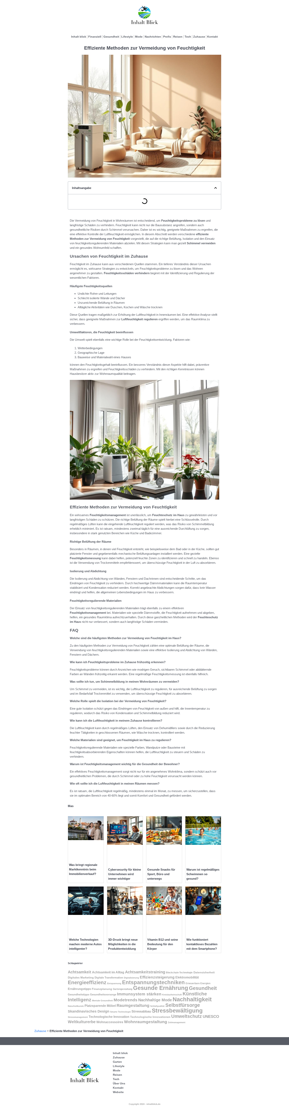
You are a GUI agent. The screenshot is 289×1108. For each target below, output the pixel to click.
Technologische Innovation (109, 1016)
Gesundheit (111, 36)
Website (118, 1092)
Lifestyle (127, 36)
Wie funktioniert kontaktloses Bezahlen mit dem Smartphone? (201, 944)
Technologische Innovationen (150, 1016)
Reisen (177, 36)
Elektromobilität (187, 977)
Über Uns (119, 1083)
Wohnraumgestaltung (145, 1021)
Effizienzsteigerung (157, 977)
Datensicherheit (204, 972)
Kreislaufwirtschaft (172, 994)
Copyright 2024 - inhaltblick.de (144, 1104)
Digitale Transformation (109, 977)
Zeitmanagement (176, 1022)
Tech (188, 36)
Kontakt (212, 36)
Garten (117, 1061)
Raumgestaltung (133, 1005)
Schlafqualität (157, 1006)
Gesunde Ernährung (160, 988)
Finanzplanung (102, 988)
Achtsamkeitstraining (145, 972)
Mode (139, 36)
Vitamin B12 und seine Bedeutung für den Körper (162, 944)
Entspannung (114, 983)
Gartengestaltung (122, 989)
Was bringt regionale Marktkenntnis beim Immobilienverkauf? (83, 869)
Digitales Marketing (81, 977)
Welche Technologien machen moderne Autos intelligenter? (85, 944)
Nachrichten (153, 36)
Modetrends (125, 1000)
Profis (167, 36)
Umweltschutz (186, 1016)
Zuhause (199, 36)
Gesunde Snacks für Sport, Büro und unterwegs (161, 874)
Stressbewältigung (177, 1010)
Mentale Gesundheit (102, 1000)
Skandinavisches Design (88, 1011)
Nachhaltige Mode (155, 1000)
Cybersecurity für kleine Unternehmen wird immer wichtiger (124, 874)
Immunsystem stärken (139, 994)
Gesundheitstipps (78, 994)
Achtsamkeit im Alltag (108, 972)
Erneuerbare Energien (198, 983)
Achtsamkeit (79, 972)
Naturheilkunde (76, 1006)
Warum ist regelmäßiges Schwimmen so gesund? (202, 874)
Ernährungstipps (79, 988)
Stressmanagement (78, 1017)
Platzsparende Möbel (100, 1005)
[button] (215, 187)
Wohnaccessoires (109, 1022)
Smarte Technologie (120, 1012)
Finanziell (94, 36)
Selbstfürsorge (182, 1005)
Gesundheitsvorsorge (103, 994)
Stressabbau (141, 1011)
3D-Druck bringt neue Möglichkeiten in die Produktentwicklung (123, 944)
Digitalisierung (131, 978)
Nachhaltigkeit (192, 999)
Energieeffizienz (87, 982)
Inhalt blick (78, 36)
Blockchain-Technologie (179, 972)
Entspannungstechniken (153, 982)
